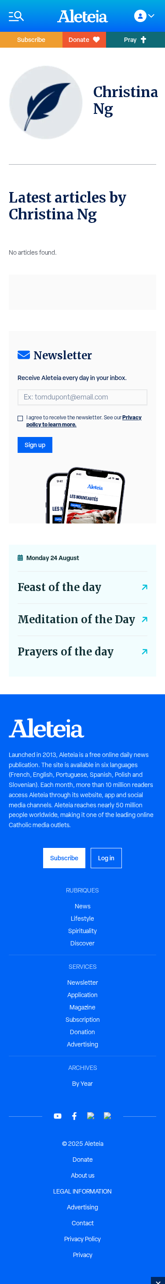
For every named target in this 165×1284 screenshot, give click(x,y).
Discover (82, 943)
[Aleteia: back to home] (82, 16)
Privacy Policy (82, 1239)
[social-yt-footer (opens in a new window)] (58, 1116)
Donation (82, 1032)
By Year (82, 1084)
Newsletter (82, 983)
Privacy (82, 1255)
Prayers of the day (66, 652)
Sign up (35, 445)
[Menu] (28, 16)
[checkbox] (20, 418)
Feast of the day (59, 587)
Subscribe (31, 39)
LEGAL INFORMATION (82, 1191)
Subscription (83, 1020)
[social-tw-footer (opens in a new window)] (91, 1116)
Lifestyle (82, 919)
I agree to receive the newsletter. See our (84, 421)
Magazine (82, 1007)
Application (82, 995)
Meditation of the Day (76, 619)
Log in (106, 858)
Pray (130, 39)
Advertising (82, 1044)
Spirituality (82, 931)
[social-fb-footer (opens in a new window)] (74, 1116)
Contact (83, 1223)
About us (83, 1175)
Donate (79, 39)
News (83, 906)
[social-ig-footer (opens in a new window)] (108, 1116)
